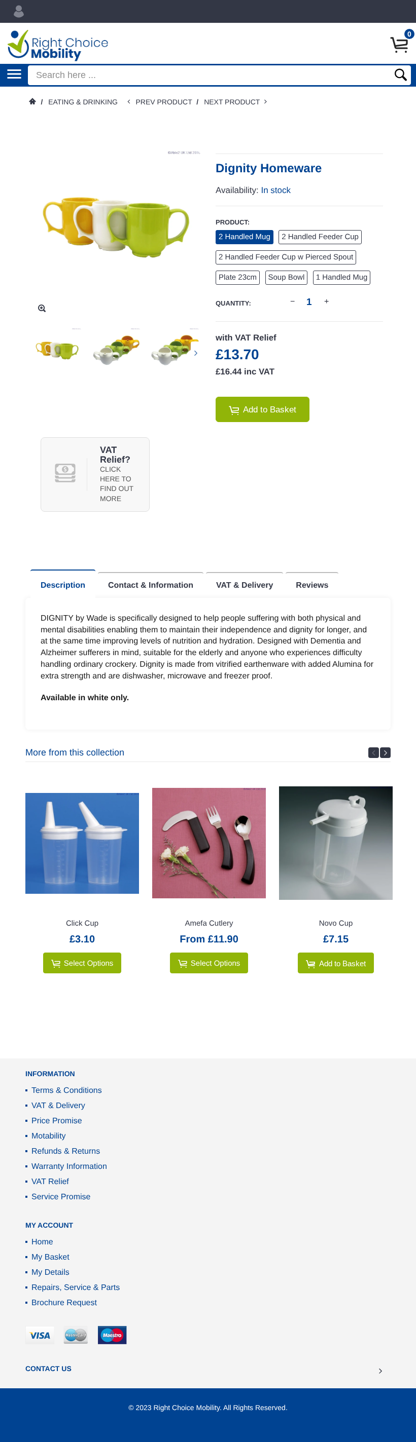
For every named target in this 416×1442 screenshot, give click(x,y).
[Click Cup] (82, 843)
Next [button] (195, 352)
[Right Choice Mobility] (58, 45)
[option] (57, 352)
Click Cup (82, 923)
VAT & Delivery (58, 1106)
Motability (48, 1136)
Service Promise (60, 1197)
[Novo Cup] (336, 843)
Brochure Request (64, 1303)
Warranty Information (69, 1166)
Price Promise (56, 1121)
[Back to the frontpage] (32, 102)
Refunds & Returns (65, 1151)
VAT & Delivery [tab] (244, 585)
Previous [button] (373, 752)
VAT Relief (50, 1182)
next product (234, 102)
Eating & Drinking (83, 102)
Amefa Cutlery (209, 923)
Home (42, 1242)
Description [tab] (63, 585)
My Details (50, 1272)
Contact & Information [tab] (150, 585)
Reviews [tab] (312, 585)
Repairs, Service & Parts (75, 1287)
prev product (165, 102)
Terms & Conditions (66, 1090)
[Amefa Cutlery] (209, 843)
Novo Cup (336, 923)
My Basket (50, 1257)
